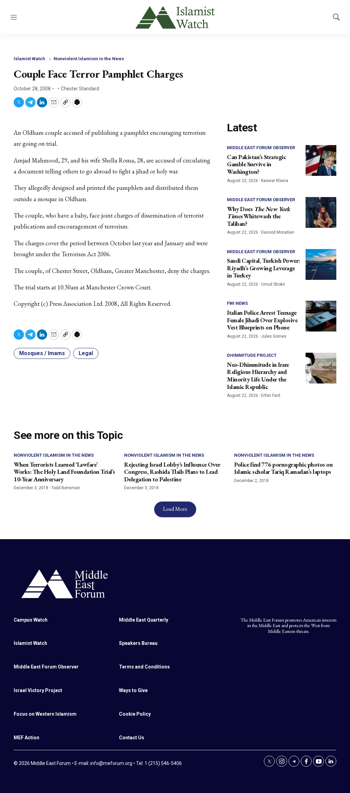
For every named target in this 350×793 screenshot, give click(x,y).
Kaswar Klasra (274, 180)
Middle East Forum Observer (261, 147)
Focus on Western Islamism (45, 714)
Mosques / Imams (42, 353)
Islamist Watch (29, 58)
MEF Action (26, 737)
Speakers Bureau (138, 643)
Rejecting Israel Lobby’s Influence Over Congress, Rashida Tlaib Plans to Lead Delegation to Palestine (172, 471)
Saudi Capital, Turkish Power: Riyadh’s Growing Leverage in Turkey (263, 268)
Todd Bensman (65, 487)
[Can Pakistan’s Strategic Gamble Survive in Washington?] (321, 160)
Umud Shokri (273, 284)
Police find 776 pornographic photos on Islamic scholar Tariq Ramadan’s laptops (283, 468)
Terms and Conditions (144, 667)
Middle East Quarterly (143, 620)
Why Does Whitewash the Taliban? (258, 216)
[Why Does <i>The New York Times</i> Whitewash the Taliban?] (321, 212)
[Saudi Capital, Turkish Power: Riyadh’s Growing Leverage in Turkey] (321, 264)
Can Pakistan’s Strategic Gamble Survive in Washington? (256, 164)
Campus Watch (31, 620)
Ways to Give (133, 690)
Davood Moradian (277, 232)
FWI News (237, 303)
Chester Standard (80, 88)
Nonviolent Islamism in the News (89, 58)
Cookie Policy (135, 714)
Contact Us (131, 737)
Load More (175, 508)
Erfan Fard (270, 395)
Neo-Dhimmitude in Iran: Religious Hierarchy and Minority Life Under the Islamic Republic (258, 376)
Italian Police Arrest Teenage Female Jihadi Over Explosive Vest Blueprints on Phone (262, 320)
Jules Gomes (273, 336)
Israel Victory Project (38, 690)
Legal (86, 353)
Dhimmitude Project (252, 355)
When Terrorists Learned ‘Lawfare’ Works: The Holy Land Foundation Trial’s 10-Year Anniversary (64, 471)
